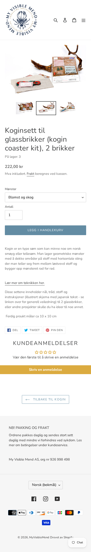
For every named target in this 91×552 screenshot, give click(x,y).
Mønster (10, 189)
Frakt (30, 173)
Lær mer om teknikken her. (25, 283)
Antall (9, 207)
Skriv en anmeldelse (45, 369)
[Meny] (83, 20)
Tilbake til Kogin (49, 399)
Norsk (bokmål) (44, 484)
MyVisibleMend (39, 537)
